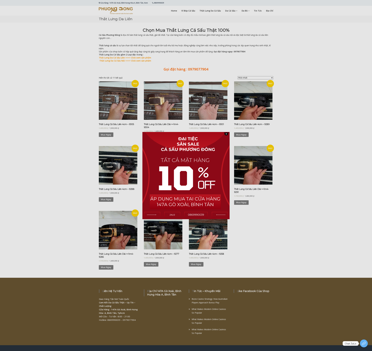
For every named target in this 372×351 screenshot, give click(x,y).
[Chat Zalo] (364, 343)
